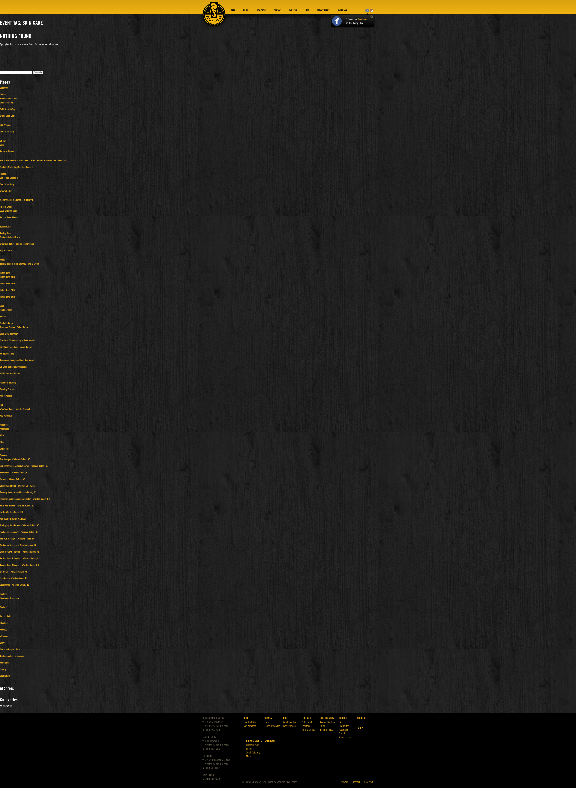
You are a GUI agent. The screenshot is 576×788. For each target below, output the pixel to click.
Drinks (246, 10)
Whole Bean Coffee (8, 116)
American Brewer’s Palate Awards (14, 327)
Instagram (369, 782)
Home (2, 260)
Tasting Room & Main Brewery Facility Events (19, 264)
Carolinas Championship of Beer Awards (17, 340)
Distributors (5, 676)
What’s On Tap (6, 191)
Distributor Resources (9, 598)
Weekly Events (289, 726)
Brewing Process (7, 389)
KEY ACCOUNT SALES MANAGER (13, 519)
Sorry (2, 643)
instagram (372, 10)
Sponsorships (5, 227)
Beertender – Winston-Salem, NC (14, 472)
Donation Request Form (10, 649)
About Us (4, 425)
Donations (4, 449)
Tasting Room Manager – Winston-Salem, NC (19, 565)
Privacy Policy (6, 616)
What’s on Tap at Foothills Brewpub (15, 409)
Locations (261, 10)
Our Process (5, 125)
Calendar (342, 10)
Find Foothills (6, 310)
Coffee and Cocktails (9, 178)
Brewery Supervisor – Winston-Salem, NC (18, 492)
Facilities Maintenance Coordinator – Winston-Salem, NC (25, 499)
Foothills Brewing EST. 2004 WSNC (214, 16)
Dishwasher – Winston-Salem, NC (14, 585)
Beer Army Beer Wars (9, 334)
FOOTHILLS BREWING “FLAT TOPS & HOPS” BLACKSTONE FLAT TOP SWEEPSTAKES (34, 160)
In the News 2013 (7, 277)
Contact (277, 10)
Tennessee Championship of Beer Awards (17, 360)
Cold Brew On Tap (7, 109)
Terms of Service (7, 151)
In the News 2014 (7, 283)
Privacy (344, 782)
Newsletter (4, 663)
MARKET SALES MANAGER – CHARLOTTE (16, 200)
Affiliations (4, 429)
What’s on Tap (289, 722)
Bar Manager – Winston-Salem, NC (15, 459)
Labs (2, 145)
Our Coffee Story (7, 131)
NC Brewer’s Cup (7, 354)
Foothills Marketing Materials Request (16, 167)
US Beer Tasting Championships (13, 367)
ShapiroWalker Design (287, 782)
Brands (3, 316)
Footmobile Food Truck (10, 237)
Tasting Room (6, 233)
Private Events (323, 10)
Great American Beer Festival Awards (16, 347)
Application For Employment (12, 656)
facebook (367, 10)
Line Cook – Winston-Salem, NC (14, 578)
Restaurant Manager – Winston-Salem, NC (18, 545)
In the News (5, 273)
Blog (2, 442)
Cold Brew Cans (7, 103)
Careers (293, 10)
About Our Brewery (8, 383)
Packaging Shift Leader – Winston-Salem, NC (19, 525)
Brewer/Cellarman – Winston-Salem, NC (17, 486)
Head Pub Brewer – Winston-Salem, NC (17, 506)
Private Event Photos (9, 217)
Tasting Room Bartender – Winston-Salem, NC (20, 558)
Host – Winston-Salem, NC (11, 512)
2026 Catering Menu (8, 211)
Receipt (3, 630)
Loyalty (3, 669)
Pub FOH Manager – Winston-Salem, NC (17, 539)
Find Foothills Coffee (9, 98)
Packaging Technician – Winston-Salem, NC (19, 532)
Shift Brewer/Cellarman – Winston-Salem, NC (19, 552)
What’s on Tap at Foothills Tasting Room (17, 244)
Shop (306, 10)
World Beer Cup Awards (10, 373)
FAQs (2, 435)
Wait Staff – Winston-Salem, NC (13, 572)
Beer (233, 10)
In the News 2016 (7, 297)
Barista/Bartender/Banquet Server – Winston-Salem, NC (24, 466)
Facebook (362, 19)
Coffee (3, 94)
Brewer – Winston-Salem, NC (12, 479)
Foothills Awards (7, 323)
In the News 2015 (7, 290)
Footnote (4, 174)
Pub (1, 405)
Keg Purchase (6, 250)
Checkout (4, 623)
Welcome (4, 636)
